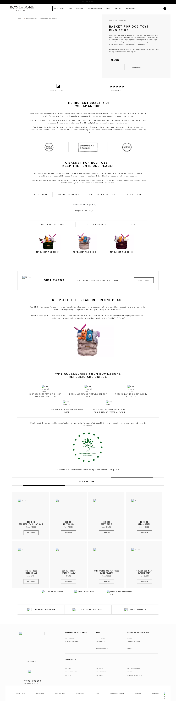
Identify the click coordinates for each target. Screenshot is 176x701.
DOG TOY (129, 671)
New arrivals (60, 693)
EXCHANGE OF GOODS (133, 641)
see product (31, 532)
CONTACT (129, 648)
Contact (118, 8)
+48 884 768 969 (32, 681)
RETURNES (130, 638)
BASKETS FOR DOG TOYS (134, 675)
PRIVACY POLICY (101, 641)
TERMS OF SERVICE (102, 648)
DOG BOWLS (99, 668)
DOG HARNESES (101, 671)
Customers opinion (95, 8)
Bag (152, 8)
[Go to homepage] (32, 642)
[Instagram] (32, 658)
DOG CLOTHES (131, 665)
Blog (108, 8)
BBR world (40, 693)
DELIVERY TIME (69, 645)
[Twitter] (36, 658)
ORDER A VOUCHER (144, 280)
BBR (70, 8)
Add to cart (136, 67)
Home (19, 18)
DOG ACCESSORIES (71, 665)
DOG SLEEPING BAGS (133, 668)
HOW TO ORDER (100, 638)
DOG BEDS (68, 668)
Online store (59, 8)
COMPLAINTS (131, 645)
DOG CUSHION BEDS (71, 671)
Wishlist (158, 8)
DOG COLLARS (100, 675)
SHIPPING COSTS (70, 638)
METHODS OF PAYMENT (72, 641)
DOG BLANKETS (100, 665)
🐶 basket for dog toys (30, 18)
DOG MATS (68, 675)
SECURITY (99, 645)
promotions (80, 693)
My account (130, 8)
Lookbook (79, 8)
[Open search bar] (165, 10)
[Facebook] (28, 658)
